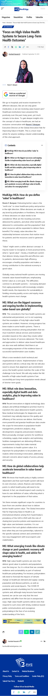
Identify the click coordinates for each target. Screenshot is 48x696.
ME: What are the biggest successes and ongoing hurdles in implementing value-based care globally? (23, 159)
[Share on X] (12, 47)
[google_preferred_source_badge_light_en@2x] (14, 94)
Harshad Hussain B (14, 54)
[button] (3, 9)
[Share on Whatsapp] (16, 47)
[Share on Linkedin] (20, 47)
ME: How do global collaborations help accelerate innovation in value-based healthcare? (23, 175)
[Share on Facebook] (8, 47)
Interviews (9, 22)
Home (4, 22)
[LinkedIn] (45, 641)
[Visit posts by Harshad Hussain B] (4, 641)
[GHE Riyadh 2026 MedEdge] (24, 3)
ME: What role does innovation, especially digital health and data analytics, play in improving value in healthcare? (23, 167)
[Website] (41, 641)
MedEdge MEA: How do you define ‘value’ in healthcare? (21, 152)
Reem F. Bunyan (33, 124)
